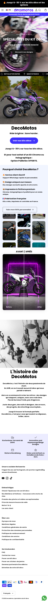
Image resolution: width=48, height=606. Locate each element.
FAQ (3, 552)
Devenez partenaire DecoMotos (14, 564)
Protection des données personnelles (17, 530)
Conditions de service (10, 536)
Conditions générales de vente (14, 527)
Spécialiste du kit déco (21, 598)
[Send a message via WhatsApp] (44, 598)
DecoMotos (10, 598)
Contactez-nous (8, 555)
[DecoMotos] (23, 10)
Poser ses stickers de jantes (13, 561)
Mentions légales (9, 524)
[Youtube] (3, 478)
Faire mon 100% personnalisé (18, 210)
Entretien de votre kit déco (12, 568)
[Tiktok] (11, 478)
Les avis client (7, 508)
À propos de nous (9, 521)
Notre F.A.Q (6, 505)
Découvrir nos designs (24, 52)
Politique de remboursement (13, 533)
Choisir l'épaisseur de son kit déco (15, 491)
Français (6, 593)
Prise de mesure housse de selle (14, 502)
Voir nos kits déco (22, 140)
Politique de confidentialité (13, 539)
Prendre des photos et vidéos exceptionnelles (20, 499)
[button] (9, 10)
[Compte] (35, 10)
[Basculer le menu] (2, 10)
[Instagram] (7, 478)
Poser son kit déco (9, 558)
